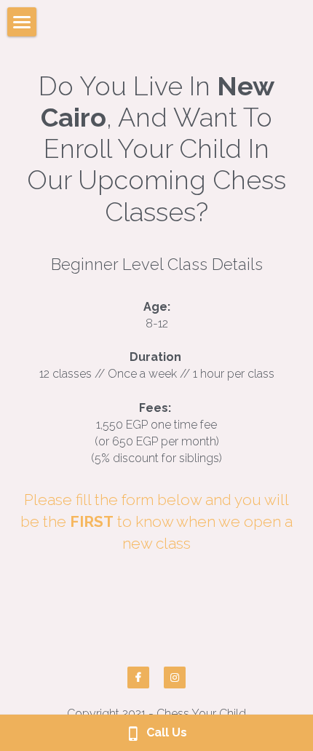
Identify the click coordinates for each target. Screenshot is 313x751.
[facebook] (138, 677)
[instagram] (175, 677)
